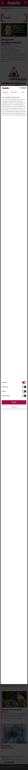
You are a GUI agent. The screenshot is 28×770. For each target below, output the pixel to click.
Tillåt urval (14, 407)
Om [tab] (23, 92)
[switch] (24, 387)
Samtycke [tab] (5, 92)
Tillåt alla (14, 402)
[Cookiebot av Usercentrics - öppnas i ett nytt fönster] (20, 88)
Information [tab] (14, 92)
